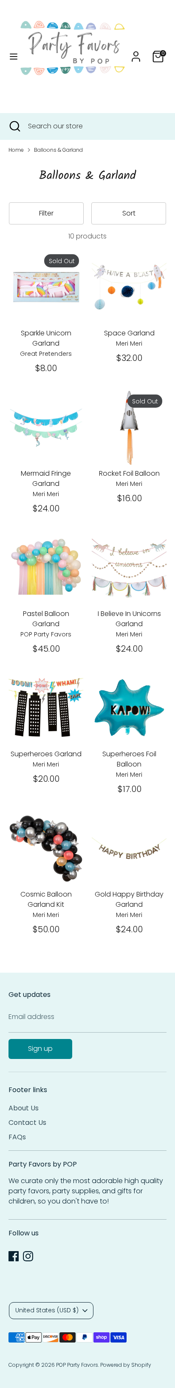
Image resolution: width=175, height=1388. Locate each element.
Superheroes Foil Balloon (129, 759)
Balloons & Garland (58, 149)
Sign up (40, 1048)
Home (16, 149)
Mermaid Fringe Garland (46, 478)
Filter (46, 213)
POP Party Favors (77, 1364)
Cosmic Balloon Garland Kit (46, 899)
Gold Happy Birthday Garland (129, 899)
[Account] (135, 53)
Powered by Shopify (125, 1364)
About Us (23, 1108)
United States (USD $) (47, 1310)
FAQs (17, 1137)
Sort (128, 213)
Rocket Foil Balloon (129, 473)
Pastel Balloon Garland (46, 619)
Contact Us (27, 1122)
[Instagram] (28, 1256)
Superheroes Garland (46, 754)
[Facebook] (13, 1256)
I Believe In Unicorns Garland (129, 619)
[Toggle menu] (10, 56)
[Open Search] (14, 126)
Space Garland (129, 333)
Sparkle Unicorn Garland (46, 338)
